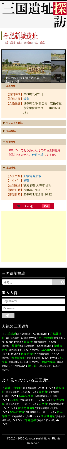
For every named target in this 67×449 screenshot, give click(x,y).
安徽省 (27, 176)
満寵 (26, 98)
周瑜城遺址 (48, 416)
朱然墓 (43, 404)
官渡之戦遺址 (26, 408)
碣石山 (45, 350)
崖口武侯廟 (46, 337)
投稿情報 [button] (11, 167)
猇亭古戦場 (17, 412)
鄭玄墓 (32, 366)
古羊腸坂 (10, 334)
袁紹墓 (43, 392)
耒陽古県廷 (48, 362)
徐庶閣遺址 (18, 358)
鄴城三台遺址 (13, 387)
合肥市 (37, 176)
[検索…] (58, 282)
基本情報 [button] (11, 86)
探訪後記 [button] (11, 130)
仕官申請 (37, 154)
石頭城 (14, 400)
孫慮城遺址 (28, 353)
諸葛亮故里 (26, 396)
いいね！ (30, 206)
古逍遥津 (30, 420)
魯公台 (28, 341)
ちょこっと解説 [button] (14, 122)
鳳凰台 (15, 346)
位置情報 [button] (11, 141)
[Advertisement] (33, 236)
